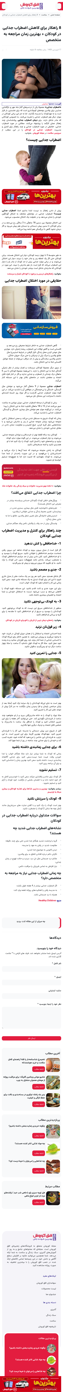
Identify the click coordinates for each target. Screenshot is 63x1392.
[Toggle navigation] (58, 6)
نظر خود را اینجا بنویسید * (49, 1004)
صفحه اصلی (55, 14)
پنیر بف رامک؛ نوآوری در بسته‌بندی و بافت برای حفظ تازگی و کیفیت (24, 1096)
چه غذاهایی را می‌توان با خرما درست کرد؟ (27, 1161)
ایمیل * (57, 977)
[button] (3, 49)
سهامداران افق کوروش (46, 1283)
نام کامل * (56, 963)
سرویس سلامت (54, 133)
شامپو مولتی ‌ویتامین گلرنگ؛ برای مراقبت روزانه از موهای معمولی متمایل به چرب (24, 1078)
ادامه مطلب (39, 1069)
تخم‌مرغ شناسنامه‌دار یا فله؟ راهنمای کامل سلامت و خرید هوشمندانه (26, 1061)
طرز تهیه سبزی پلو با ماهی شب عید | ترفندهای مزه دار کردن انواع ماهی (24, 1194)
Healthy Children (47, 900)
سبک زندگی (51, 1315)
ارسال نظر (31, 1038)
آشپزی (53, 1309)
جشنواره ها (51, 1294)
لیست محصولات (48, 1288)
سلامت (44, 14)
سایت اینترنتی (54, 990)
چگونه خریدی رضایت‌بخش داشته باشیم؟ (27, 1126)
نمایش (45, 104)
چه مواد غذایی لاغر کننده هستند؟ (30, 1143)
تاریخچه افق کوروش (47, 1326)
